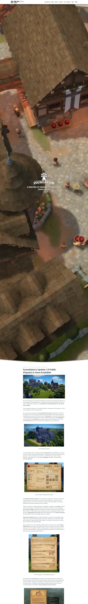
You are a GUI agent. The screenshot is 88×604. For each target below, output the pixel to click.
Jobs (73, 2)
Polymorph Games (37, 367)
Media (52, 2)
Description (47, 2)
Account (60, 2)
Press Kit (68, 2)
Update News (45, 367)
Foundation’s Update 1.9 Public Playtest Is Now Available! (39, 371)
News (56, 2)
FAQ (64, 2)
